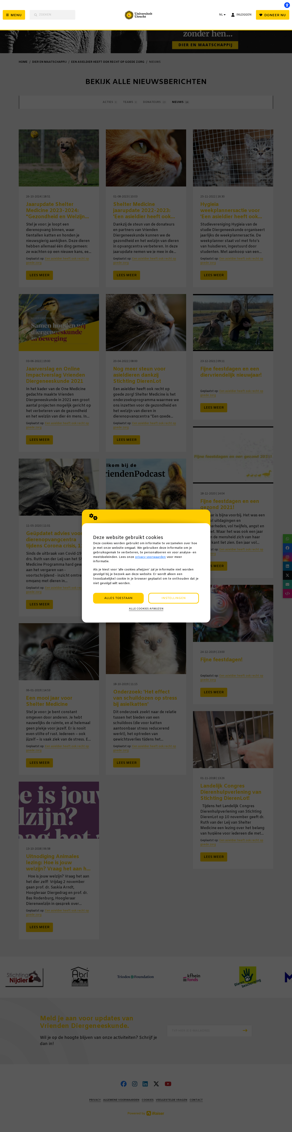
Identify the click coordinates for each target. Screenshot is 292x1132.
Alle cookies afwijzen (146, 609)
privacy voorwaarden (150, 557)
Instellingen (174, 598)
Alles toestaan (118, 598)
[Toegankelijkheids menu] (287, 5)
